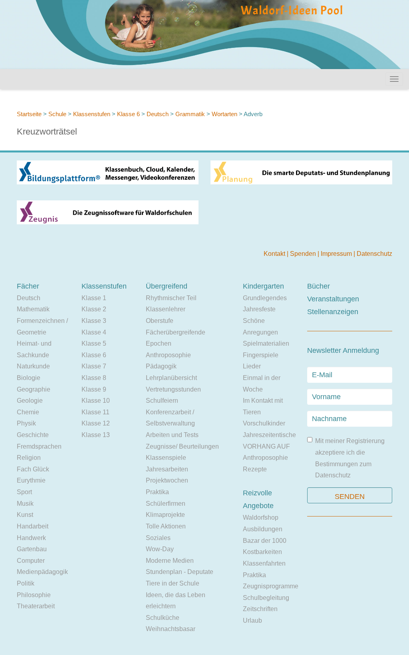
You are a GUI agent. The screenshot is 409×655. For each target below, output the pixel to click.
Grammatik (190, 114)
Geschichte (33, 434)
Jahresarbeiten (167, 469)
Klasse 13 (95, 434)
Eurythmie (31, 480)
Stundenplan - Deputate (179, 571)
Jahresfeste (259, 309)
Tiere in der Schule (172, 583)
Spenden (304, 253)
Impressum (337, 253)
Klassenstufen (91, 114)
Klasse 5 (93, 343)
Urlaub (252, 620)
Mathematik (33, 309)
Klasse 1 (93, 298)
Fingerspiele (260, 355)
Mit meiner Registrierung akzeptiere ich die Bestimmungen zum (350, 458)
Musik (25, 503)
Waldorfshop (260, 517)
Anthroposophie (168, 355)
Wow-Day (160, 549)
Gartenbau (32, 549)
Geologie (30, 400)
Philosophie (34, 595)
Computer (31, 560)
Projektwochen (167, 480)
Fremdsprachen (39, 446)
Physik (26, 423)
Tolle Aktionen (166, 526)
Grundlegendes (265, 298)
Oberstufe (159, 320)
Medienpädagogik (42, 571)
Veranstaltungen (333, 299)
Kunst (25, 514)
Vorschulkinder (264, 423)
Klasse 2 (93, 309)
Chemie (28, 412)
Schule (57, 114)
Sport (24, 492)
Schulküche (162, 617)
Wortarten (224, 114)
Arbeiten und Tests (172, 434)
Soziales (158, 537)
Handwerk (31, 537)
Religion (29, 457)
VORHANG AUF (266, 446)
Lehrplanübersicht (171, 377)
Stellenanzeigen (332, 312)
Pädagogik (161, 366)
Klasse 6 (128, 114)
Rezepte (255, 469)
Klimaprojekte (165, 514)
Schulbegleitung (266, 597)
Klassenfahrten (264, 563)
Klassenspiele (166, 457)
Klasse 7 (93, 366)
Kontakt (275, 253)
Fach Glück (33, 469)
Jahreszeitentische (269, 434)
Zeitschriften (260, 609)
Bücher (318, 286)
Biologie (28, 377)
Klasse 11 (95, 412)
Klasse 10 (95, 400)
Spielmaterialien (266, 343)
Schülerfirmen (165, 503)
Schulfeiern (162, 400)
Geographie (33, 389)
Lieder (252, 366)
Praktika (157, 492)
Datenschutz (374, 253)
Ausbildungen (262, 529)
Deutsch (158, 114)
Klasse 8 (93, 377)
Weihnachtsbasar (170, 628)
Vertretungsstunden (173, 389)
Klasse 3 (93, 320)
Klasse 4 (93, 332)
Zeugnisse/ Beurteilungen (182, 446)
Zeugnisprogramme (270, 586)
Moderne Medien (170, 560)
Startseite (29, 114)
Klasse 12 (95, 423)
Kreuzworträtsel (47, 132)
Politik (25, 583)
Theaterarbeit (36, 606)
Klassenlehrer (165, 309)
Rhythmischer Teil (171, 298)
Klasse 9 (93, 389)
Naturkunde (33, 366)
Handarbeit (32, 526)
